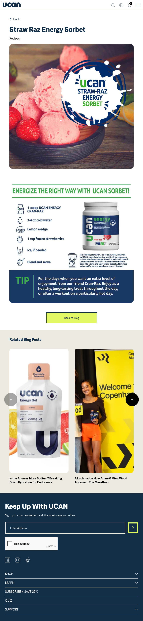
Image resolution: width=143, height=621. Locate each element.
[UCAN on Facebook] (7, 561)
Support (11, 609)
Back (16, 19)
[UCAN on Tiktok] (27, 561)
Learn (9, 582)
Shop (9, 574)
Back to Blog (71, 317)
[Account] (121, 5)
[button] (10, 399)
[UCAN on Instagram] (17, 561)
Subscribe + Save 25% (21, 591)
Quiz (8, 600)
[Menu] (138, 5)
